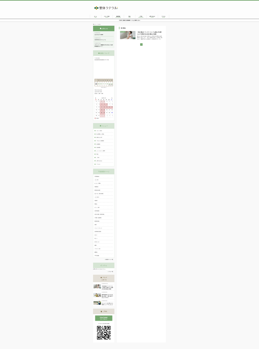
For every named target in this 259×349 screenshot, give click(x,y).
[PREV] (96, 98)
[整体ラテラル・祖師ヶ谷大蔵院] (106, 8)
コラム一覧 (110, 271)
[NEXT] (111, 98)
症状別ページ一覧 (109, 259)
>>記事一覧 (104, 280)
